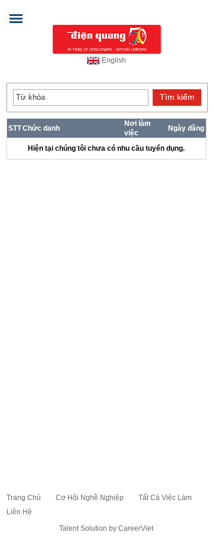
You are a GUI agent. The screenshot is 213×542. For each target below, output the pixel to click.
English (114, 60)
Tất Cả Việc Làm (165, 498)
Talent (69, 528)
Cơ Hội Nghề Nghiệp (90, 498)
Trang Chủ (24, 498)
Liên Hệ (19, 512)
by (113, 528)
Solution (94, 528)
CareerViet (135, 528)
